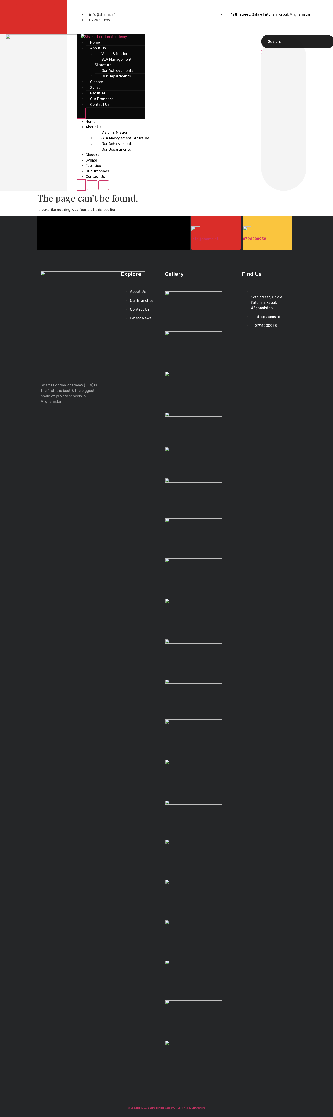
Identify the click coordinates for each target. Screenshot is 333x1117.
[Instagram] (35, 23)
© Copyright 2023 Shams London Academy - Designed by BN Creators (166, 1108)
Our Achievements (117, 144)
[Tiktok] (59, 10)
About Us (93, 127)
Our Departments (116, 76)
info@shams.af (204, 239)
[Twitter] (27, 10)
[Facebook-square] (11, 10)
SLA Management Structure (113, 62)
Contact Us (99, 104)
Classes (92, 155)
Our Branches (97, 171)
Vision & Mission (114, 132)
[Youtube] (43, 10)
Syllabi (91, 160)
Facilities (93, 166)
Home (90, 121)
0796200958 (254, 239)
